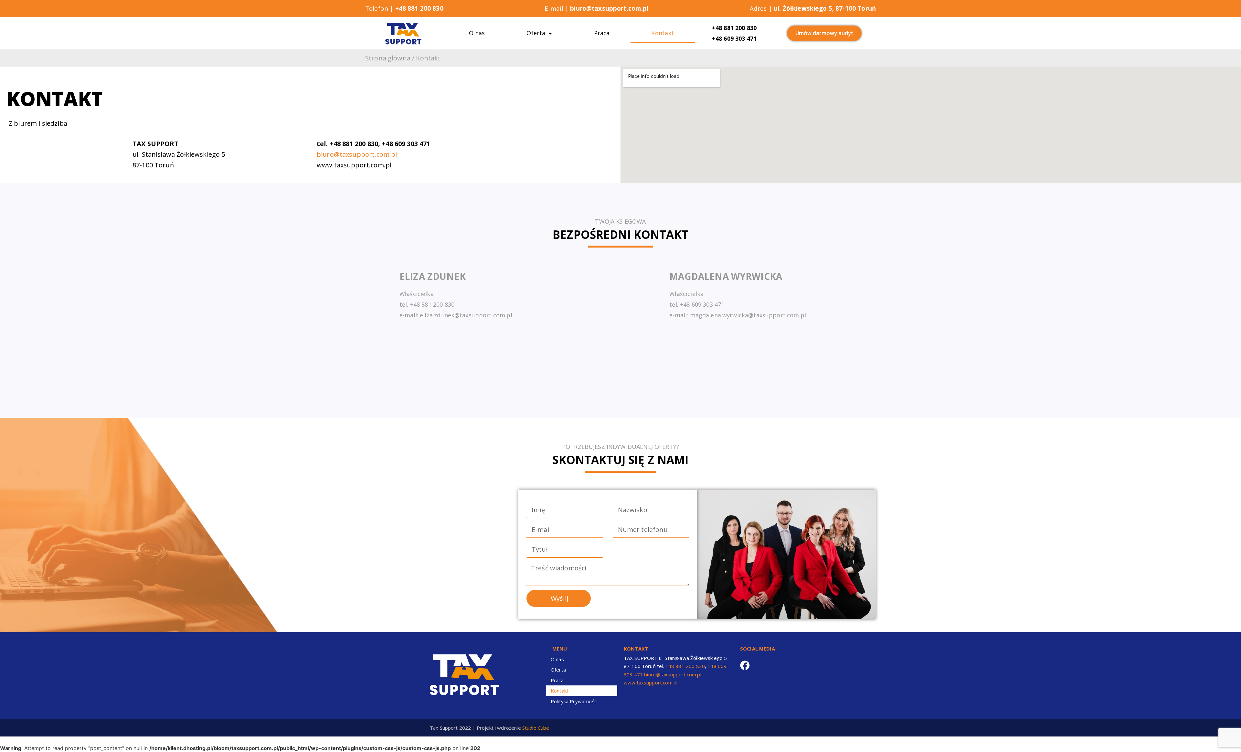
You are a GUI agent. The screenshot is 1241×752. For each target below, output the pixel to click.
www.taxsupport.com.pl (650, 682)
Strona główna (387, 58)
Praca (602, 33)
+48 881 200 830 (734, 28)
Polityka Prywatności (574, 701)
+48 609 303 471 (734, 38)
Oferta (535, 33)
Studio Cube (535, 728)
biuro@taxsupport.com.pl (357, 154)
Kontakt (662, 33)
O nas (477, 33)
